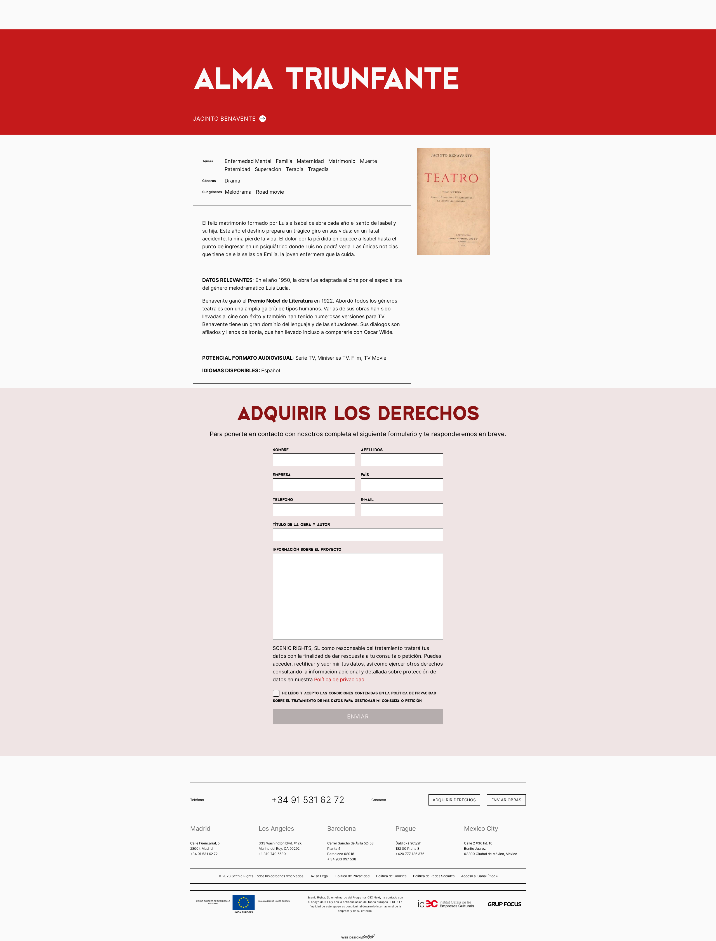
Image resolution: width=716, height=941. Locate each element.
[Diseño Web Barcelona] (358, 936)
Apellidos (372, 449)
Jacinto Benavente (224, 118)
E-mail (367, 499)
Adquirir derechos (454, 799)
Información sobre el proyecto (307, 549)
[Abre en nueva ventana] (504, 904)
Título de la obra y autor (301, 524)
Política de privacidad (339, 679)
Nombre (281, 449)
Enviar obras (506, 799)
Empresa (282, 474)
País (365, 474)
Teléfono (283, 499)
